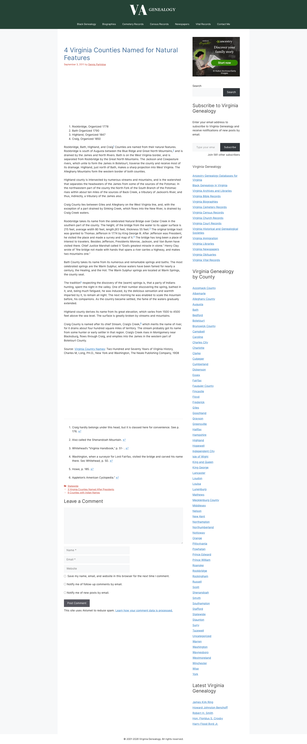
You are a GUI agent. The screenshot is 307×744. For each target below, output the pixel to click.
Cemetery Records (133, 24)
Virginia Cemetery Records (210, 207)
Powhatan (199, 549)
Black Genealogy (86, 24)
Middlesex (199, 505)
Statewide (73, 486)
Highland (198, 440)
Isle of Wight (200, 456)
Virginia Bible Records (207, 196)
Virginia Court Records (207, 223)
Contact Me (223, 24)
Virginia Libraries (203, 243)
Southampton (201, 603)
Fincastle (198, 391)
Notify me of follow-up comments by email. (94, 584)
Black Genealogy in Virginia (210, 185)
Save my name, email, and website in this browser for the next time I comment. (118, 576)
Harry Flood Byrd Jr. (205, 723)
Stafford (198, 608)
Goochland (199, 413)
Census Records (159, 24)
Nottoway (199, 532)
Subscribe (230, 147)
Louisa (197, 483)
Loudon (197, 478)
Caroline (198, 337)
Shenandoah (201, 592)
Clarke (197, 353)
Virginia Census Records (208, 212)
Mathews (198, 494)
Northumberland (203, 527)
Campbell (199, 331)
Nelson (197, 511)
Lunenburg (199, 489)
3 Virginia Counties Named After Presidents (91, 489)
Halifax (197, 429)
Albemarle (199, 293)
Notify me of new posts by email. (88, 592)
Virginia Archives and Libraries (212, 190)
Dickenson (199, 369)
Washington (200, 647)
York (195, 674)
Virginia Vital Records (206, 260)
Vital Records (203, 24)
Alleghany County (204, 299)
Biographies (109, 24)
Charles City (200, 342)
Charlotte (198, 347)
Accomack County (204, 288)
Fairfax (197, 380)
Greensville (200, 424)
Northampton (201, 521)
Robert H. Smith (203, 713)
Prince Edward (202, 554)
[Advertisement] (123, 98)
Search (197, 85)
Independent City (204, 451)
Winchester (200, 663)
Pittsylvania (200, 543)
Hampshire (199, 434)
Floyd (196, 396)
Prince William (201, 560)
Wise (196, 668)
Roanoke (198, 565)
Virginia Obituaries (204, 254)
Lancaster (199, 473)
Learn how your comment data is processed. (144, 610)
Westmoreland (202, 657)
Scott (196, 587)
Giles (196, 407)
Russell (197, 581)
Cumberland (200, 364)
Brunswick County (204, 326)
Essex (196, 375)
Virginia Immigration (205, 238)
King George (201, 467)
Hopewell (199, 445)
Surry (196, 625)
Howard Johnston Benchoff (210, 707)
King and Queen (203, 462)
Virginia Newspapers (206, 249)
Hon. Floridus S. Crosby (208, 718)
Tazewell (198, 630)
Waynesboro (201, 652)
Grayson (198, 418)
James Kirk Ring (203, 702)
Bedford (198, 315)
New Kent (199, 516)
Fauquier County (203, 386)
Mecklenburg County (206, 500)
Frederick (199, 402)
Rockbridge (200, 570)
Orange (197, 538)
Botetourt (199, 320)
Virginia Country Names (90, 349)
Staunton (198, 619)
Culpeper (198, 358)
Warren (197, 641)
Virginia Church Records (208, 218)
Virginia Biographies (205, 201)
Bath (195, 309)
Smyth (197, 598)
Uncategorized (202, 636)
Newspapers (182, 24)
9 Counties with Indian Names (84, 492)
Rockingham (200, 576)
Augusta (198, 304)
